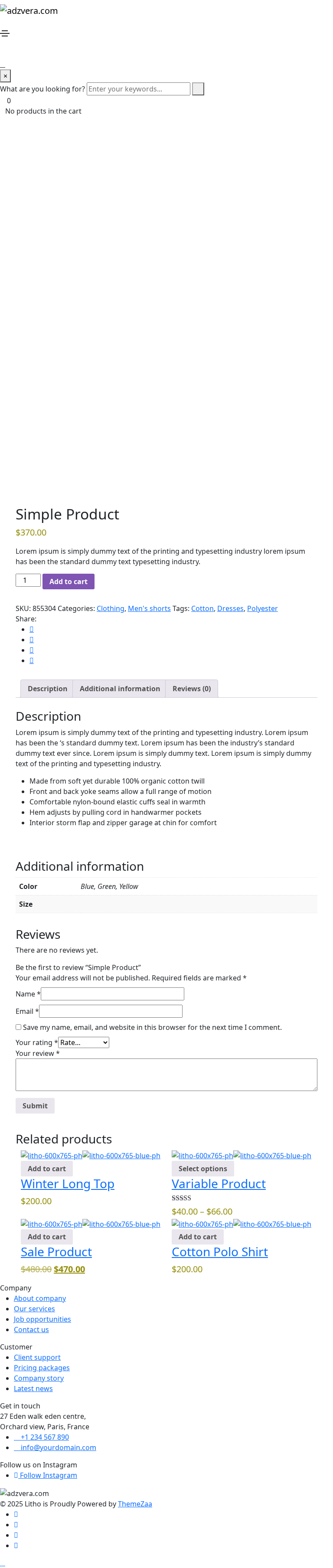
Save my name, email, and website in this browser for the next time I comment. (152, 1027)
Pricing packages (42, 1367)
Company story (39, 1378)
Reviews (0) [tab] (192, 688)
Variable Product (219, 1183)
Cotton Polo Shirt (220, 1251)
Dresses (230, 608)
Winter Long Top (67, 1183)
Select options (203, 1168)
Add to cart (68, 581)
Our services (34, 1308)
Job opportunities (42, 1319)
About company (40, 1298)
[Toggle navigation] (5, 33)
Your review (38, 1053)
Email (27, 1011)
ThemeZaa (135, 1504)
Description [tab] (48, 688)
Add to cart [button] (47, 1168)
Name (28, 994)
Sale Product (56, 1251)
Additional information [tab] (120, 688)
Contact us (31, 1329)
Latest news (33, 1388)
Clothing (110, 608)
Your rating (37, 1042)
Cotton (202, 608)
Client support (37, 1357)
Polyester (262, 608)
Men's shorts (149, 608)
